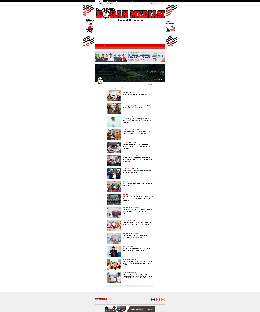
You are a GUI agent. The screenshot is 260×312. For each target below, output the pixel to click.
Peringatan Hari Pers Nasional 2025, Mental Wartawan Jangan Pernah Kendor (137, 249)
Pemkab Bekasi (128, 259)
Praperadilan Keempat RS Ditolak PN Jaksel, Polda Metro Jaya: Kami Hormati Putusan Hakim (107, 1)
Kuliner (122, 45)
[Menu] (96, 3)
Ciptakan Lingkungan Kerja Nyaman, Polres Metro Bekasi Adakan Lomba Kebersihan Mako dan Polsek (138, 159)
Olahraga (130, 207)
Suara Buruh (138, 47)
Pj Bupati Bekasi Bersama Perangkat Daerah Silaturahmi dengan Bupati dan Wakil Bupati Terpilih (137, 263)
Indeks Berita (109, 3)
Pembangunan (132, 47)
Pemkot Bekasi (128, 168)
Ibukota (144, 47)
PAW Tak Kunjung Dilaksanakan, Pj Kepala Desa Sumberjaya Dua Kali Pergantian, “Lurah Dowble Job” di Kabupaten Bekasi (137, 276)
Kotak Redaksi (101, 3)
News (97, 45)
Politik (100, 47)
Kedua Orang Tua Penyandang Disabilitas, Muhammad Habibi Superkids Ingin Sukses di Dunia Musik (137, 120)
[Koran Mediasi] (130, 14)
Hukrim (96, 47)
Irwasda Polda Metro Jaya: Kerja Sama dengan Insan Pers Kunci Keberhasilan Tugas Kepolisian (137, 146)
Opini (127, 45)
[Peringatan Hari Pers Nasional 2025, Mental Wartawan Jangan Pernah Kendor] (114, 251)
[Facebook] (152, 299)
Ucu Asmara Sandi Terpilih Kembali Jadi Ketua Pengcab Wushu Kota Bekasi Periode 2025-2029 (137, 211)
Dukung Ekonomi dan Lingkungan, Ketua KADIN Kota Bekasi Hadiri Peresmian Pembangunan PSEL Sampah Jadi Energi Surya (162, 1)
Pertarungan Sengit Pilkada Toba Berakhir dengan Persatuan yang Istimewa (136, 106)
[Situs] (159, 80)
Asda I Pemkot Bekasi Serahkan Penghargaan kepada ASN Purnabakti (137, 171)
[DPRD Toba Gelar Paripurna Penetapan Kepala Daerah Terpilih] (114, 186)
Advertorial (144, 45)
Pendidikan (125, 47)
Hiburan (117, 45)
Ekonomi (114, 47)
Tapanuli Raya (110, 45)
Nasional (105, 47)
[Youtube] (159, 299)
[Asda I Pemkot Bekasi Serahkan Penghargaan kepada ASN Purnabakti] (114, 173)
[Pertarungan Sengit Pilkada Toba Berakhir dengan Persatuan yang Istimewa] (114, 108)
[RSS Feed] (161, 80)
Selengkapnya (130, 285)
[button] (163, 3)
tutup (93, 5)
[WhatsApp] (162, 299)
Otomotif (132, 45)
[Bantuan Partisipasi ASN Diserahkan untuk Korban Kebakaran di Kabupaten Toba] (114, 134)
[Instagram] (157, 299)
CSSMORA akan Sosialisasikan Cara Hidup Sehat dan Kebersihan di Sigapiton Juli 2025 (137, 93)
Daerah (109, 47)
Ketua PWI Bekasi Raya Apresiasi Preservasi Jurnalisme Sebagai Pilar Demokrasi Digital (137, 223)
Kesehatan (119, 47)
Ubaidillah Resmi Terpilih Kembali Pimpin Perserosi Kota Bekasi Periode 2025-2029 (136, 236)
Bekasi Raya (103, 45)
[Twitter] (154, 299)
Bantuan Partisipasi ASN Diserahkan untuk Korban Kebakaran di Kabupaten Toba (136, 132)
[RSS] (164, 299)
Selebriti (138, 45)
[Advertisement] (130, 33)
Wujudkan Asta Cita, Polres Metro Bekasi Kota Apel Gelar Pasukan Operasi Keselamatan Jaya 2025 (138, 198)
